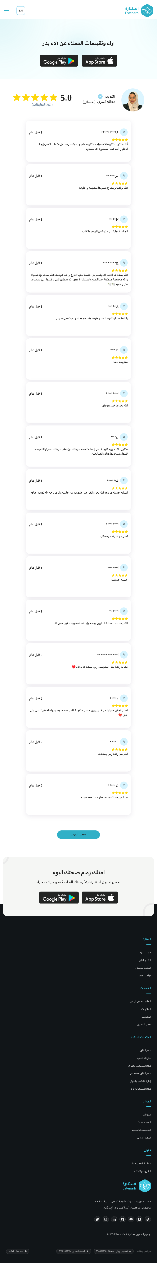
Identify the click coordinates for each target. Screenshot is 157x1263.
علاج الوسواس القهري (139, 1065)
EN (21, 10)
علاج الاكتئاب (144, 1058)
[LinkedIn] (114, 1219)
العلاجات (146, 1009)
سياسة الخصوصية (141, 1163)
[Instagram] (106, 1219)
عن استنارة (145, 952)
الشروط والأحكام (142, 1171)
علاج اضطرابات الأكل (140, 1088)
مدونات (147, 1114)
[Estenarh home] (137, 1185)
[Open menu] (7, 10)
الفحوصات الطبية (141, 1130)
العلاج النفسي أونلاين (140, 1001)
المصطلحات (144, 1122)
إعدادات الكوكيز (16, 1251)
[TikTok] (148, 1219)
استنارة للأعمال (143, 968)
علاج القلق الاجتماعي (140, 1073)
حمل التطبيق (144, 1024)
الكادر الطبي (145, 960)
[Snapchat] (139, 1219)
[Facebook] (122, 1219)
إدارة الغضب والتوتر (140, 1081)
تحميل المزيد (78, 834)
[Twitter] (97, 1219)
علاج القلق (145, 1050)
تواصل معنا (144, 975)
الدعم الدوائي (144, 1137)
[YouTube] (131, 1219)
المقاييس (146, 1016)
